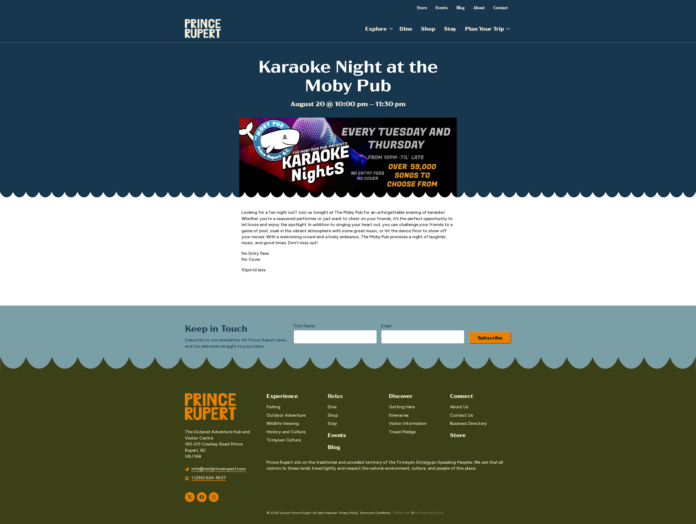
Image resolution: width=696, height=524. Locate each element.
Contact (500, 7)
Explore (376, 28)
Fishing (273, 406)
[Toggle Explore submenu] (391, 29)
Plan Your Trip (484, 28)
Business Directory (468, 423)
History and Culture (286, 431)
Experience (282, 396)
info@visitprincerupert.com (218, 468)
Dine (405, 28)
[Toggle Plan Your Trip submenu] (508, 29)
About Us (459, 406)
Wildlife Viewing (282, 423)
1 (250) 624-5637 (208, 477)
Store (422, 7)
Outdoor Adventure (286, 415)
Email (386, 325)
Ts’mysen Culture (283, 440)
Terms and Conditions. (375, 513)
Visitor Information (408, 423)
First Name (304, 325)
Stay (450, 28)
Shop (428, 28)
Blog (460, 7)
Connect (461, 396)
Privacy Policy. (349, 513)
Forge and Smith (431, 513)
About (479, 7)
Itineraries (399, 415)
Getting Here (402, 406)
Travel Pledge (402, 431)
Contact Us (461, 415)
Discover (400, 396)
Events (442, 7)
